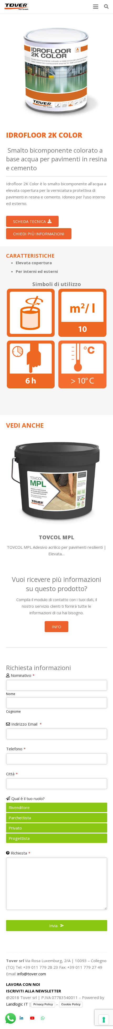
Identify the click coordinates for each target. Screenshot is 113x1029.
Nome (10, 694)
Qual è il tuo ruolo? (28, 798)
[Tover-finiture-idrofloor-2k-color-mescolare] (31, 313)
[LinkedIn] (22, 1018)
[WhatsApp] (43, 1018)
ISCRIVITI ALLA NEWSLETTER (33, 990)
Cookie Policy (70, 1004)
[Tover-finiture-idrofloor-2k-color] (56, 70)
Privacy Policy (43, 1004)
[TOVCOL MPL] (56, 493)
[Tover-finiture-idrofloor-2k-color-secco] (31, 364)
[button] (95, 6)
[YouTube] (32, 1018)
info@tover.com (31, 973)
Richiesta (20, 853)
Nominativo (22, 675)
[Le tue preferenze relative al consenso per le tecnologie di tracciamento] (104, 1020)
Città (12, 773)
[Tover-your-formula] (17, 7)
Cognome (13, 711)
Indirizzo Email (26, 724)
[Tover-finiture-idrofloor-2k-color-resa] (82, 313)
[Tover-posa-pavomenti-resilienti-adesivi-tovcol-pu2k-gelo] (82, 364)
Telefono (15, 748)
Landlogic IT (17, 1004)
